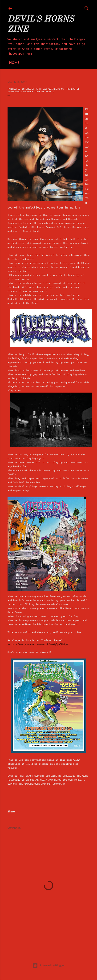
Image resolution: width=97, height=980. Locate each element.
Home (14, 62)
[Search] (86, 7)
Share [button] (11, 811)
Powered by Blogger (52, 965)
